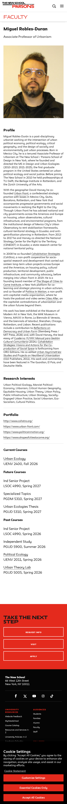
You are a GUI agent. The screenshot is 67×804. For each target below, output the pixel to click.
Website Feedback (13, 716)
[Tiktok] (51, 696)
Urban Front (21, 193)
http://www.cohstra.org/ (18, 421)
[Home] (17, 6)
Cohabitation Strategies (45, 253)
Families (37, 718)
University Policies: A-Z (16, 737)
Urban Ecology (14, 459)
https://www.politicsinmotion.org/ (23, 431)
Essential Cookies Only (33, 787)
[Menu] (62, 6)
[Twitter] (25, 696)
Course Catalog (12, 725)
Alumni (36, 723)
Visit (33, 644)
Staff (35, 732)
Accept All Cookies (33, 797)
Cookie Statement (15, 770)
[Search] (54, 6)
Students (37, 714)
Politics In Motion (36, 291)
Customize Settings (33, 777)
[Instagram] (43, 696)
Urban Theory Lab (17, 567)
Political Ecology (15, 554)
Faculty (36, 727)
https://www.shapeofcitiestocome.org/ (26, 437)
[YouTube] (34, 696)
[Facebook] (16, 696)
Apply (33, 656)
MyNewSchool (12, 721)
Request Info (34, 632)
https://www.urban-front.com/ (21, 426)
